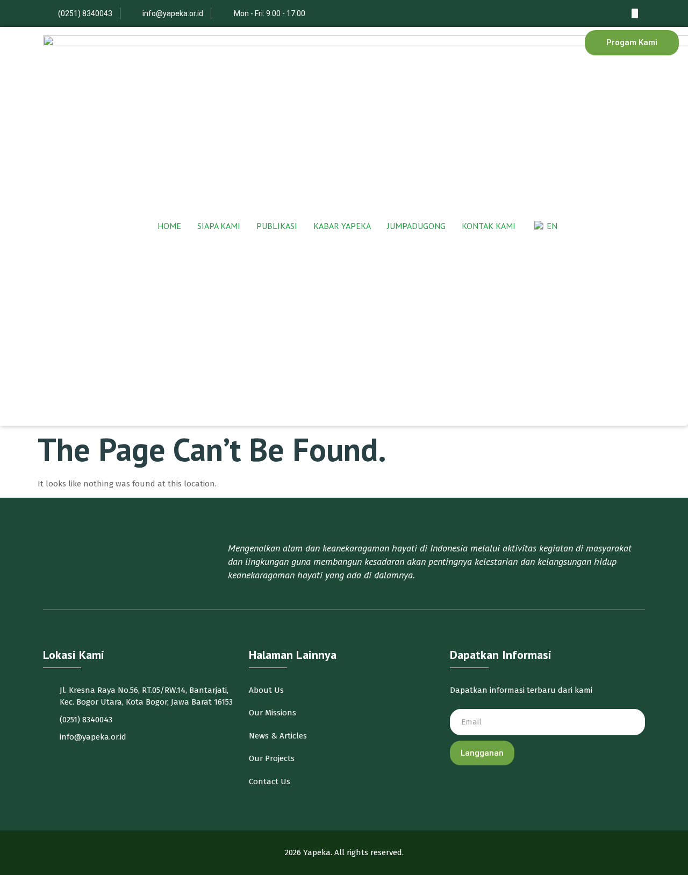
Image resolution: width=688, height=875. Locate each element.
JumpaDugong (416, 226)
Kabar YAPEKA (342, 226)
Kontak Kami (488, 226)
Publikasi (276, 226)
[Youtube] (635, 13)
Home (169, 226)
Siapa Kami (218, 226)
